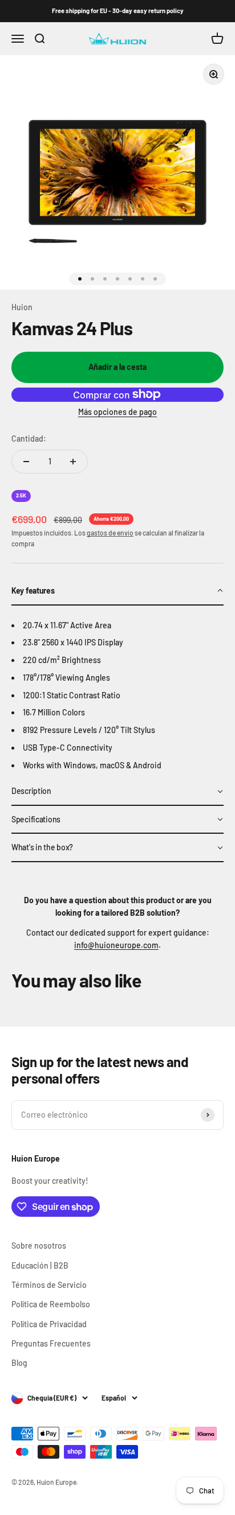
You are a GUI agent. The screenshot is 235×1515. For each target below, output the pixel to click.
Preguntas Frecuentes (51, 1343)
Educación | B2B (39, 1265)
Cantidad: (28, 438)
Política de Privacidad (49, 1324)
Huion (22, 307)
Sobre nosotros (38, 1245)
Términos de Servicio (49, 1285)
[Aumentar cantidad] (73, 461)
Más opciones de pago (117, 412)
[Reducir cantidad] (26, 461)
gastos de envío (110, 533)
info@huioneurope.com (116, 945)
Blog (19, 1363)
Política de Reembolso (50, 1304)
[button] (117, 591)
